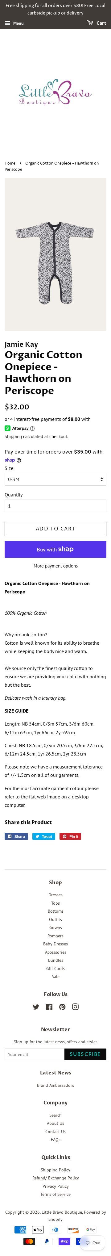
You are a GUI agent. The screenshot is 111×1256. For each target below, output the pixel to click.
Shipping (13, 436)
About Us (55, 1123)
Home (10, 163)
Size (9, 468)
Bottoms (56, 911)
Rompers (55, 936)
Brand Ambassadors (55, 1085)
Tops (55, 903)
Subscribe (85, 1054)
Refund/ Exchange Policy (55, 1178)
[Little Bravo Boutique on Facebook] (49, 1008)
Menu (18, 23)
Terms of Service (55, 1194)
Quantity (14, 495)
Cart (101, 23)
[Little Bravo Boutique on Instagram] (75, 1008)
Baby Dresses (55, 944)
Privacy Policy (56, 1186)
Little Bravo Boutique (62, 1212)
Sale (56, 976)
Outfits (55, 919)
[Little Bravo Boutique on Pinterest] (62, 1008)
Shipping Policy (55, 1170)
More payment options (56, 566)
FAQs (55, 1139)
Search (55, 1115)
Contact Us (55, 1131)
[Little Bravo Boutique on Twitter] (36, 1008)
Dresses (55, 895)
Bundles (55, 960)
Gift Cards (55, 968)
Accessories (55, 952)
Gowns (55, 927)
